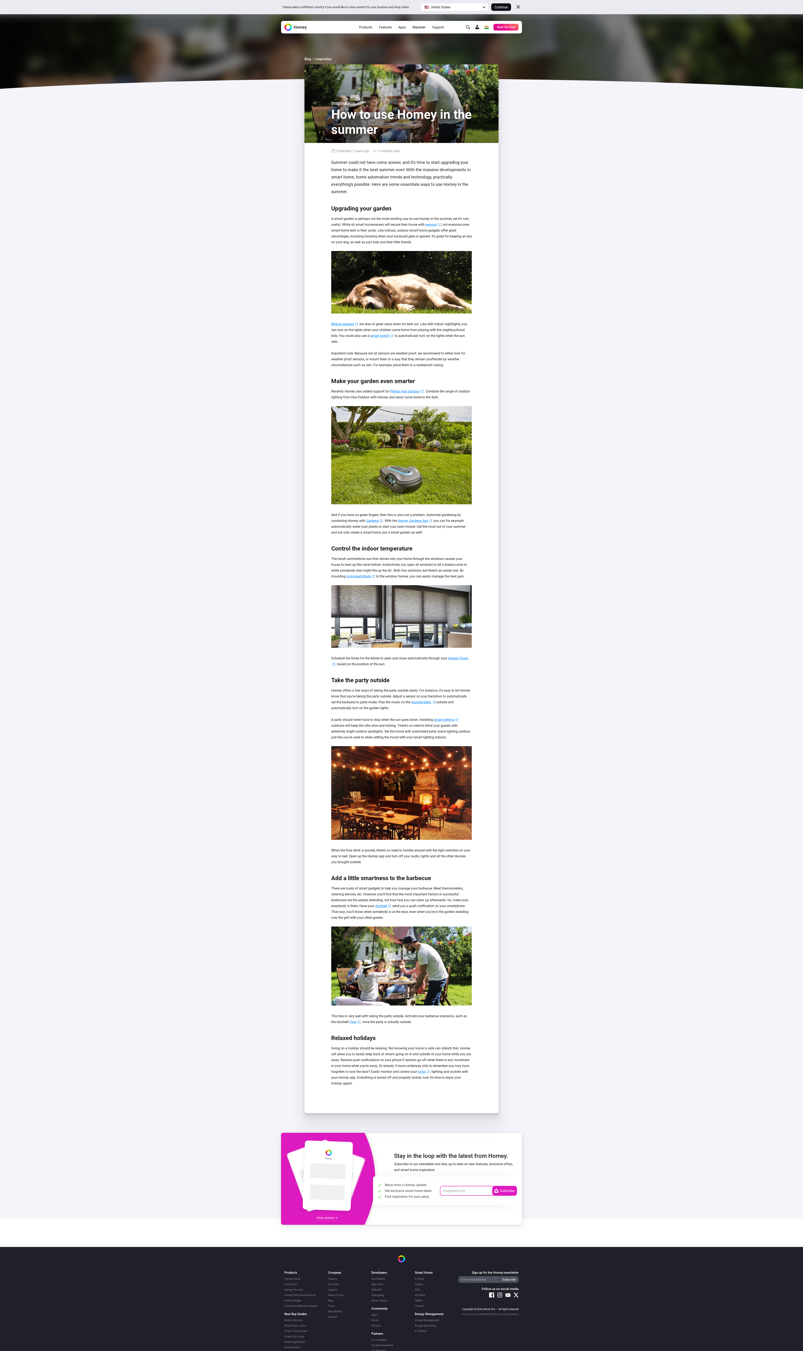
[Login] (477, 27)
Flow (353, 1022)
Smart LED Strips (294, 1336)
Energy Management (427, 1320)
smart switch (379, 336)
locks (422, 1072)
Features (385, 27)
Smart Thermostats (295, 1331)
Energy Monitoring (425, 1325)
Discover (419, 27)
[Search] (468, 27)
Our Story (333, 1284)
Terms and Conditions (506, 1314)
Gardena (372, 521)
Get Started (378, 1278)
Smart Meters (292, 1347)
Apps (402, 27)
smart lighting (444, 720)
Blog (307, 59)
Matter (419, 1300)
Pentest (376, 1325)
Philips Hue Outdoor (405, 391)
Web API (376, 1289)
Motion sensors (342, 324)
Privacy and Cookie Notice (477, 1314)
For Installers (379, 1339)
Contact (332, 1316)
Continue (501, 7)
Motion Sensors (293, 1320)
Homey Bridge (292, 1300)
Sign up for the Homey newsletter (495, 1273)
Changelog (377, 1295)
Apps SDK (377, 1284)
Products (365, 27)
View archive (326, 1218)
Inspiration (323, 59)
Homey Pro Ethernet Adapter (301, 1306)
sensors (431, 225)
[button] (454, 7)
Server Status (379, 1300)
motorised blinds (358, 576)
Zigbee (419, 1284)
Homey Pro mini (293, 1289)
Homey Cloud (292, 1278)
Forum (375, 1320)
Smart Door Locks (295, 1325)
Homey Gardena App (413, 521)
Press (331, 1306)
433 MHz (420, 1295)
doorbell (381, 906)
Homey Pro (290, 1284)
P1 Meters (421, 1331)
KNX (417, 1289)
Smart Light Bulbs (294, 1341)
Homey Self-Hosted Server (300, 1295)
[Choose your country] (486, 27)
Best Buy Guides (295, 1314)
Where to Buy (336, 1295)
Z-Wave (419, 1278)
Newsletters (335, 1311)
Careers (332, 1278)
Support (438, 27)
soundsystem (421, 702)
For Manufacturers (382, 1345)
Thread (419, 1306)
